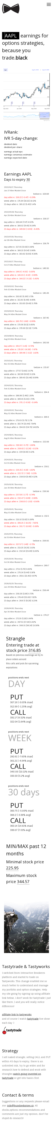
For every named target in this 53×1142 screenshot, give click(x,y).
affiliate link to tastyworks (17, 1014)
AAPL (11, 35)
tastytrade (33, 1018)
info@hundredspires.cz (20, 1105)
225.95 (12, 868)
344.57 (23, 881)
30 (28, 179)
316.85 (34, 650)
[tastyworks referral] (12, 1030)
